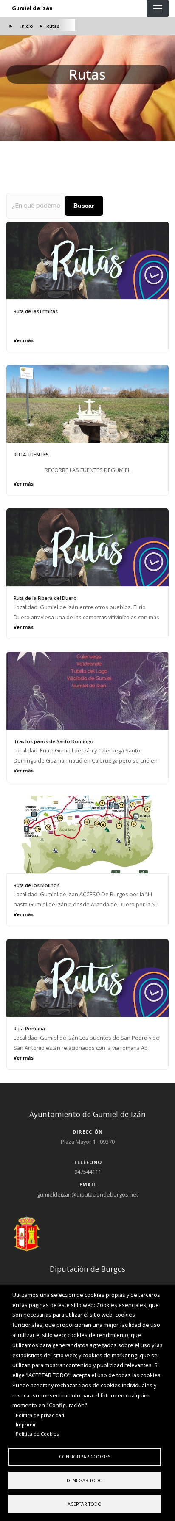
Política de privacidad (40, 1415)
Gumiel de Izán (32, 8)
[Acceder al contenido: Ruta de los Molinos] (87, 834)
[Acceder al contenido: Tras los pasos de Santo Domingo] (87, 691)
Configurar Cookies (84, 1456)
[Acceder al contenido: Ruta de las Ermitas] (87, 260)
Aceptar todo (85, 1504)
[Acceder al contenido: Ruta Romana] (87, 978)
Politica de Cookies (37, 1433)
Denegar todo (85, 1480)
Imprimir (26, 1424)
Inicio (26, 26)
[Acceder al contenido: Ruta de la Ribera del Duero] (87, 547)
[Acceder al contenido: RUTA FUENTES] (87, 404)
